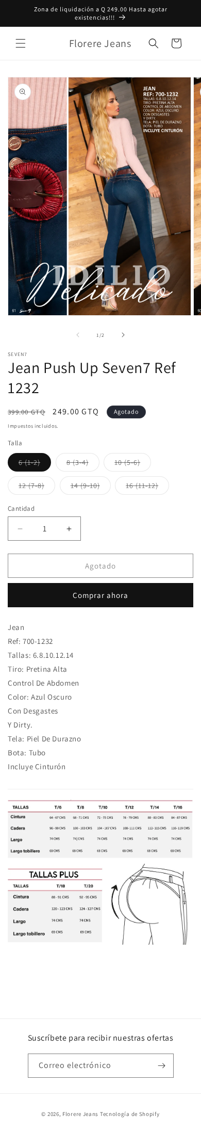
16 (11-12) (147, 487)
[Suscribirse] (161, 1066)
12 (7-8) (37, 487)
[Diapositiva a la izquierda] (77, 334)
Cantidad (21, 508)
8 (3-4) (82, 464)
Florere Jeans (80, 1114)
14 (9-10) (91, 487)
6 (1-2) (35, 464)
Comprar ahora (100, 595)
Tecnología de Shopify (130, 1114)
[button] (20, 43)
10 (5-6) (132, 464)
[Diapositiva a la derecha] (123, 334)
